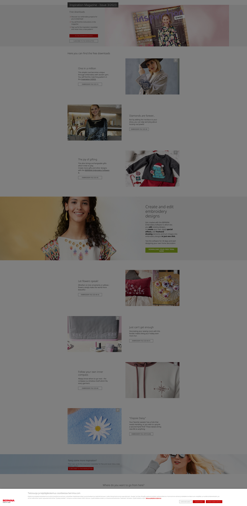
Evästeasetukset (186, 502)
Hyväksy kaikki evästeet (214, 502)
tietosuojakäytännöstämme (153, 498)
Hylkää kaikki (199, 502)
